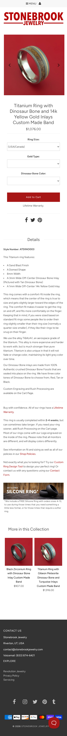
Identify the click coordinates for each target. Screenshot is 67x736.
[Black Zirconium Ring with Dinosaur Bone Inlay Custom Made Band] (19, 552)
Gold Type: (33, 156)
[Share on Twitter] (32, 221)
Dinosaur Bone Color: (33, 173)
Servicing (8, 679)
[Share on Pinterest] (40, 221)
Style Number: (11, 249)
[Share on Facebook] (26, 221)
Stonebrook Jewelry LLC (37, 726)
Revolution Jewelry (14, 671)
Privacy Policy (11, 675)
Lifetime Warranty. (33, 205)
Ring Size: (33, 139)
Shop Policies (28, 454)
